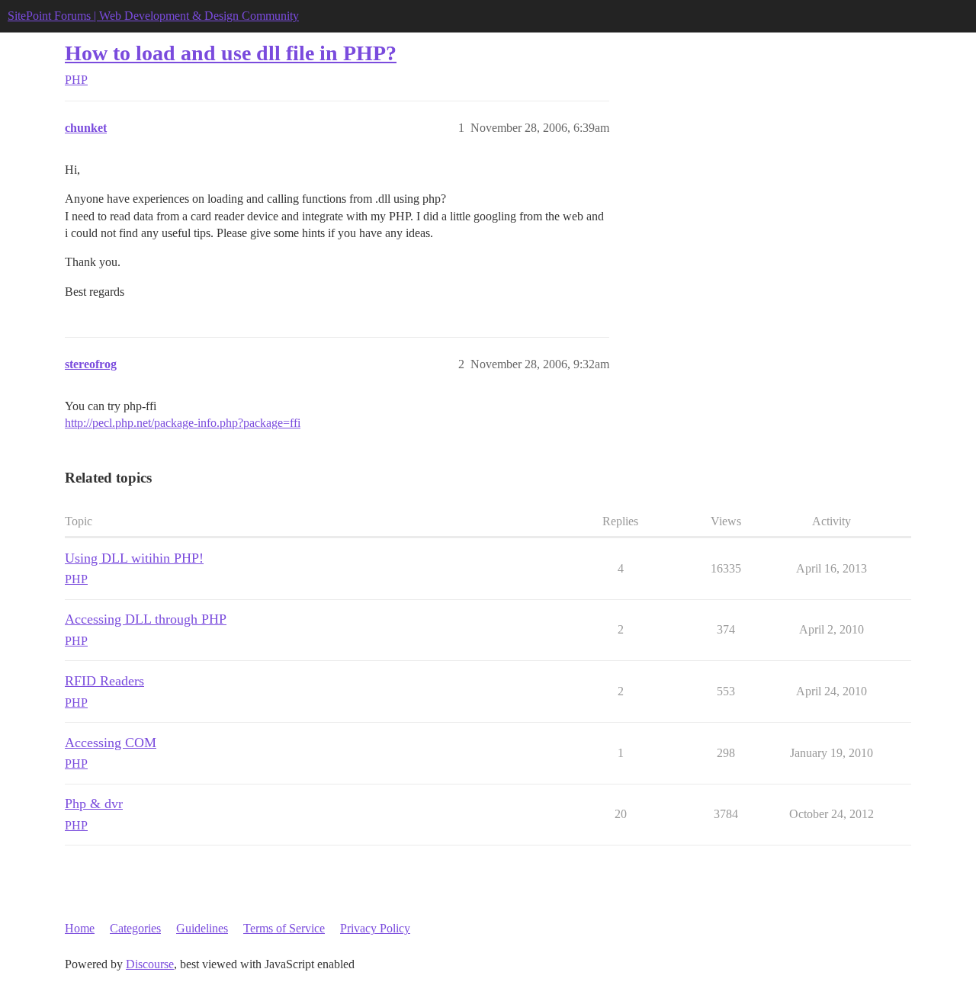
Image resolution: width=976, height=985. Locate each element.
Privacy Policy (375, 928)
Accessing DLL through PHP (145, 619)
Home (80, 928)
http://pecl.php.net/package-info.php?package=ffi (182, 422)
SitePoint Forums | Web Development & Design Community (153, 15)
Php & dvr (94, 803)
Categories (135, 928)
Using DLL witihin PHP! (134, 558)
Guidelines (202, 928)
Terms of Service (284, 928)
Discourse (150, 964)
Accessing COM (110, 742)
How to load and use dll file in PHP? (230, 53)
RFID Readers (104, 680)
